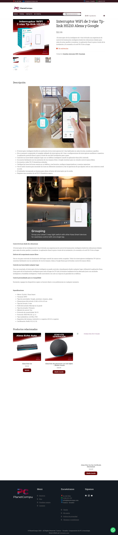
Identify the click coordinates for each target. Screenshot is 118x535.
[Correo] (92, 495)
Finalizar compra (44, 502)
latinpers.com (64, 533)
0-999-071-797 (101, 1)
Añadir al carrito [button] (59, 372)
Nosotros (42, 496)
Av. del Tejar (18, 1)
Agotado (27, 370)
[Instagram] (89, 495)
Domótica (65, 54)
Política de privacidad (70, 516)
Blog (40, 499)
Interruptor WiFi (73, 54)
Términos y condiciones (71, 520)
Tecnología (82, 54)
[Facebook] (86, 495)
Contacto (29, 14)
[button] (48, 21)
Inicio (16, 14)
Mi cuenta (37, 14)
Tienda (21, 14)
